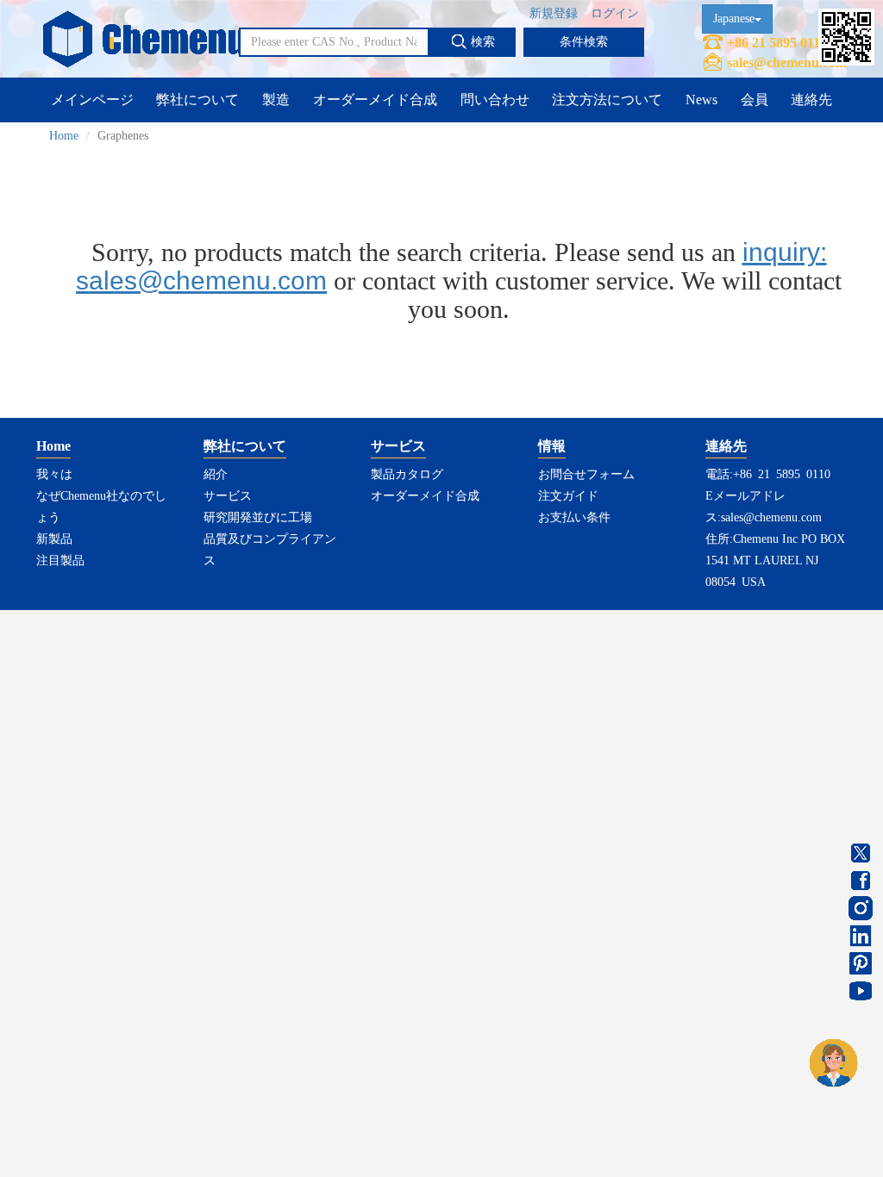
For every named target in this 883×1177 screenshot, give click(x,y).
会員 (754, 99)
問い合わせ (494, 99)
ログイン (615, 13)
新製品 (54, 538)
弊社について (197, 99)
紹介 (216, 474)
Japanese (734, 18)
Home (63, 135)
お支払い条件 (574, 517)
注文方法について (607, 99)
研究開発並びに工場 (258, 517)
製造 (276, 99)
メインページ (92, 99)
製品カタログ (407, 474)
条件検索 (584, 41)
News (701, 99)
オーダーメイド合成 (375, 99)
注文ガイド (568, 495)
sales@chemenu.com (787, 62)
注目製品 (60, 560)
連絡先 (811, 99)
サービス (228, 495)
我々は (54, 474)
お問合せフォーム (586, 474)
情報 (552, 446)
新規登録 (553, 13)
